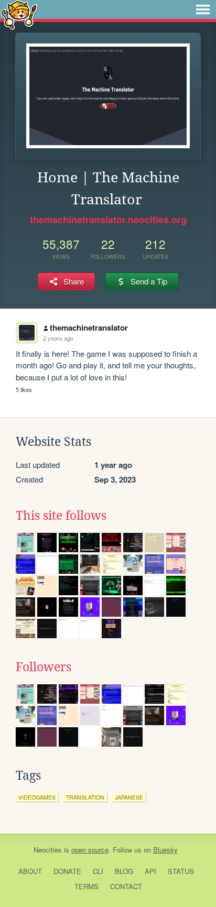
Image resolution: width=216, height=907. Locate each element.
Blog (124, 871)
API (150, 871)
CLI (98, 871)
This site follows (61, 515)
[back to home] (19, 14)
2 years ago (58, 338)
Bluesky (165, 850)
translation (85, 797)
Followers (43, 667)
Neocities (48, 850)
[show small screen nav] (203, 9)
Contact (126, 886)
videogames (37, 797)
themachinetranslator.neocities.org (108, 219)
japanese (129, 797)
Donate (67, 871)
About (30, 871)
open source (90, 850)
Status (181, 871)
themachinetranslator (89, 327)
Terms (86, 886)
